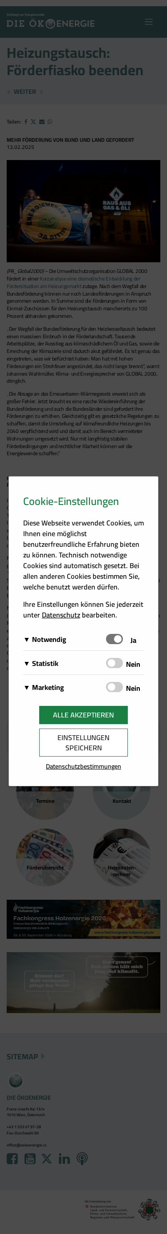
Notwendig (49, 639)
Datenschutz (61, 614)
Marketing (48, 687)
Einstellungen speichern (83, 742)
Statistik (45, 663)
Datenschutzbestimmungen (83, 766)
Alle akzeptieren (83, 714)
